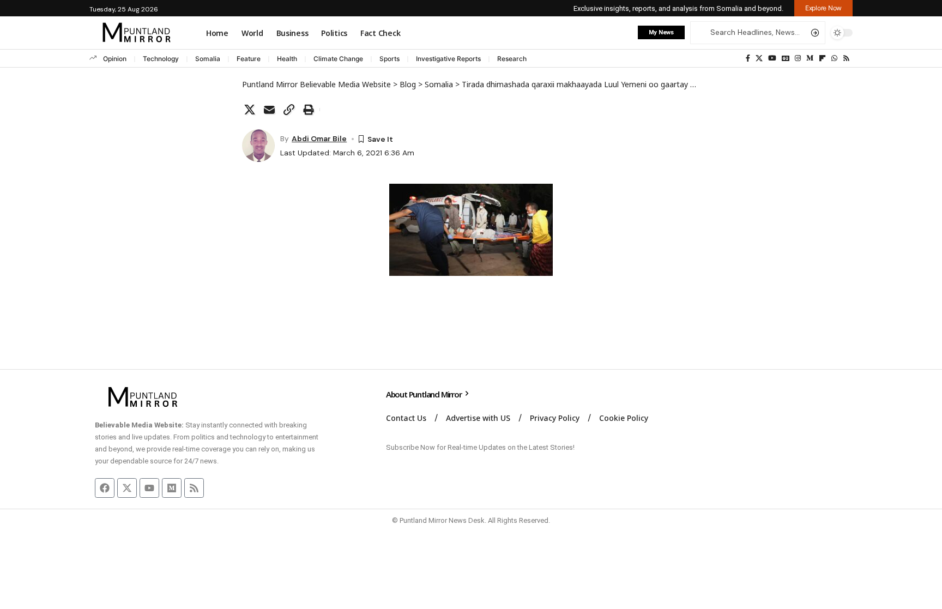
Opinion (114, 59)
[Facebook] (748, 58)
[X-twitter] (127, 488)
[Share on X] (249, 109)
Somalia (207, 59)
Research (512, 59)
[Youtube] (149, 488)
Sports (389, 59)
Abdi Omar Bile (319, 138)
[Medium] (810, 58)
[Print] (308, 109)
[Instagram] (798, 58)
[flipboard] (822, 58)
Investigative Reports (448, 59)
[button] (823, 8)
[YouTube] (772, 58)
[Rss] (846, 58)
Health (287, 59)
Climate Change (338, 59)
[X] (759, 58)
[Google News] (785, 58)
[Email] (269, 109)
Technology (161, 59)
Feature (249, 59)
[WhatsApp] (834, 58)
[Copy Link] (289, 109)
